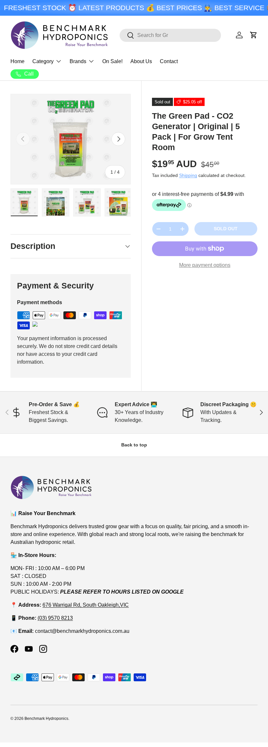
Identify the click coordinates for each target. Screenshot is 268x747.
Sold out (226, 228)
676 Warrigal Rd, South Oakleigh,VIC (85, 605)
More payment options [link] (204, 265)
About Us (141, 61)
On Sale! (112, 61)
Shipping (188, 175)
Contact (169, 61)
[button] (253, 35)
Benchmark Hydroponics (46, 718)
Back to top (134, 444)
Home (17, 61)
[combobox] (170, 35)
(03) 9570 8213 (55, 618)
